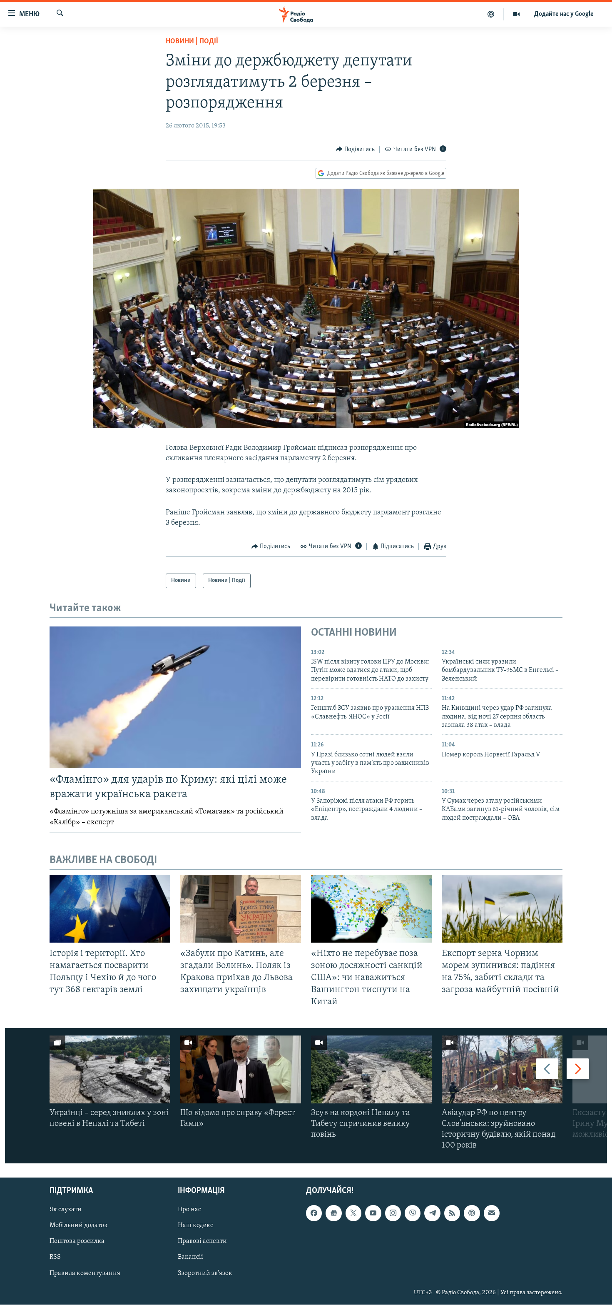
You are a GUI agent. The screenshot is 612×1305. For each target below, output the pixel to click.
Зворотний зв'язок (205, 1273)
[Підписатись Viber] (412, 1213)
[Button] (355, 149)
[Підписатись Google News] (333, 1213)
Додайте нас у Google (564, 14)
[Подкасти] (491, 14)
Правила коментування (85, 1273)
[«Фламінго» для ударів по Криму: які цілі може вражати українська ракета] (175, 697)
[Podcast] (472, 1213)
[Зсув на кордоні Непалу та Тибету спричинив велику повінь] (371, 1069)
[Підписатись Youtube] (373, 1213)
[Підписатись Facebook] (314, 1213)
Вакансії (190, 1257)
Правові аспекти (202, 1241)
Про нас (189, 1210)
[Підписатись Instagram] (393, 1213)
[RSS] (452, 1213)
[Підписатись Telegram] (432, 1213)
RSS (55, 1257)
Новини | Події (192, 41)
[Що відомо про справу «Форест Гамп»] (240, 1069)
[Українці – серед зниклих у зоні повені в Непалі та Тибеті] (110, 1069)
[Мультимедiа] (516, 14)
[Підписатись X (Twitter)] (353, 1213)
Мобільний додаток (79, 1226)
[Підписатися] (492, 1213)
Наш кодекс (195, 1226)
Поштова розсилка (77, 1241)
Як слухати (66, 1210)
